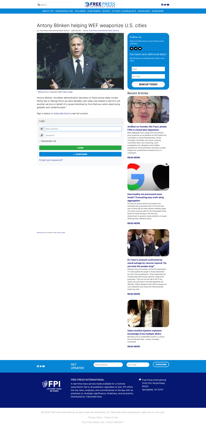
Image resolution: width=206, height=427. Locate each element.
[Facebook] (162, 4)
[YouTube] (168, 4)
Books (106, 11)
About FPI (48, 11)
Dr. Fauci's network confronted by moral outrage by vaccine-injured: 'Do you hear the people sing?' (146, 263)
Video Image (67, 92)
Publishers (94, 11)
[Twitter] (165, 4)
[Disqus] (80, 201)
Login (80, 148)
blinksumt (42, 92)
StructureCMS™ (114, 422)
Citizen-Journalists (124, 11)
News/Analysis (64, 11)
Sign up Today (148, 84)
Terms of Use (111, 417)
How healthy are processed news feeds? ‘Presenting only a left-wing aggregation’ (145, 197)
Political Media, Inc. (93, 422)
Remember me (48, 141)
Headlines (144, 11)
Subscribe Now (61, 113)
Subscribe (158, 11)
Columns (80, 11)
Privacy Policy (95, 417)
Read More (133, 157)
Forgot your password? (51, 160)
